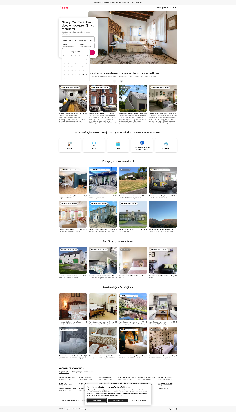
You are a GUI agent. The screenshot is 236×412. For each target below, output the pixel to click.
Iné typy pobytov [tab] (64, 372)
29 (83, 74)
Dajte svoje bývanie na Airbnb (166, 8)
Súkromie (74, 409)
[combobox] (78, 40)
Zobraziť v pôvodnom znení (133, 2)
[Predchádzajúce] (114, 81)
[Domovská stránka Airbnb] (63, 8)
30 (86, 74)
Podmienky (82, 409)
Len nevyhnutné (118, 400)
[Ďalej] (121, 81)
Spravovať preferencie (139, 400)
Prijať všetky (97, 400)
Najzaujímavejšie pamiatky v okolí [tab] (82, 372)
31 (64, 78)
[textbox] (70, 46)
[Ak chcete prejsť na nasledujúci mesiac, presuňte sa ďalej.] (86, 51)
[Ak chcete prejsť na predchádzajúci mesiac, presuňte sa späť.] (65, 51)
